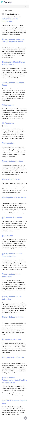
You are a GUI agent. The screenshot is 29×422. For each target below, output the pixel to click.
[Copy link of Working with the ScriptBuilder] (15, 21)
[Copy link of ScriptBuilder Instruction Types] (10, 85)
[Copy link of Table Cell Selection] (23, 339)
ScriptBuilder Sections (13, 161)
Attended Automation (13, 218)
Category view (8, 10)
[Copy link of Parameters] (17, 123)
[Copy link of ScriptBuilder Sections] (25, 161)
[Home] (6, 2)
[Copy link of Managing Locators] (23, 179)
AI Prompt (8, 236)
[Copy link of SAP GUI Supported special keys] (8, 403)
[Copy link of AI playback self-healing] (4, 360)
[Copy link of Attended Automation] (25, 218)
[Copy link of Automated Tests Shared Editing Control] (17, 65)
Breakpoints (9, 143)
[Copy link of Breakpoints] (17, 143)
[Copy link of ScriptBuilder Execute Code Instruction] (18, 256)
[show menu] (26, 2)
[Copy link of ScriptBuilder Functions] (4, 319)
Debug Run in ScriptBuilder (15, 197)
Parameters (9, 123)
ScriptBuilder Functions (14, 317)
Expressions (9, 105)
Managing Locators (12, 179)
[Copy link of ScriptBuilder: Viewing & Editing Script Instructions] (4, 44)
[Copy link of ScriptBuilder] (18, 14)
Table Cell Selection (12, 339)
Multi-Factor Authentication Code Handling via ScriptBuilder (14, 380)
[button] (25, 418)
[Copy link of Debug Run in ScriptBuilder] (4, 200)
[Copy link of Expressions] (17, 105)
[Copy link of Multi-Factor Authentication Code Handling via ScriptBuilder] (18, 383)
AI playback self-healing (14, 357)
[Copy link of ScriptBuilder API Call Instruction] (13, 299)
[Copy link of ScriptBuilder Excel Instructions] (14, 277)
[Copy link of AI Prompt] (15, 236)
